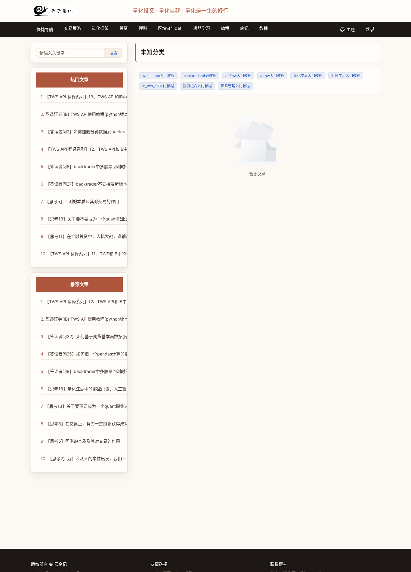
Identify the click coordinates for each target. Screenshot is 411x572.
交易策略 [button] (72, 28)
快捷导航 (44, 29)
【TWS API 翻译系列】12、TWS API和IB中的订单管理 (94, 301)
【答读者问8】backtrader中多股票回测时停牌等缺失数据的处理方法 (108, 371)
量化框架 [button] (100, 28)
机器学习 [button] (201, 28)
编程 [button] (225, 28)
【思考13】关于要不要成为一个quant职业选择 (87, 406)
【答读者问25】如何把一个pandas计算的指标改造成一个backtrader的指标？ (117, 353)
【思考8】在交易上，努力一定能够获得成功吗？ (89, 423)
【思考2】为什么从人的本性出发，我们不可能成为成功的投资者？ (106, 458)
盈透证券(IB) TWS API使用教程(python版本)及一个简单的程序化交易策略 (112, 318)
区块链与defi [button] (170, 28)
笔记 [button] (244, 28)
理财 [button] (143, 28)
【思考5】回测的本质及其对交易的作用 (80, 441)
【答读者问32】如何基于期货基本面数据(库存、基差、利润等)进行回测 (110, 336)
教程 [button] (263, 28)
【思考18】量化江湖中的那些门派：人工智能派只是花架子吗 (100, 388)
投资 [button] (123, 28)
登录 (370, 29)
